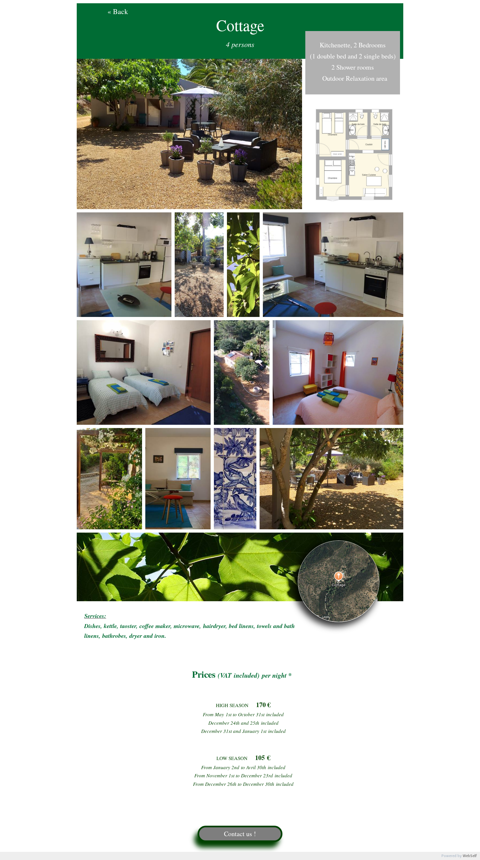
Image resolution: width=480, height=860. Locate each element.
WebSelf (470, 855)
